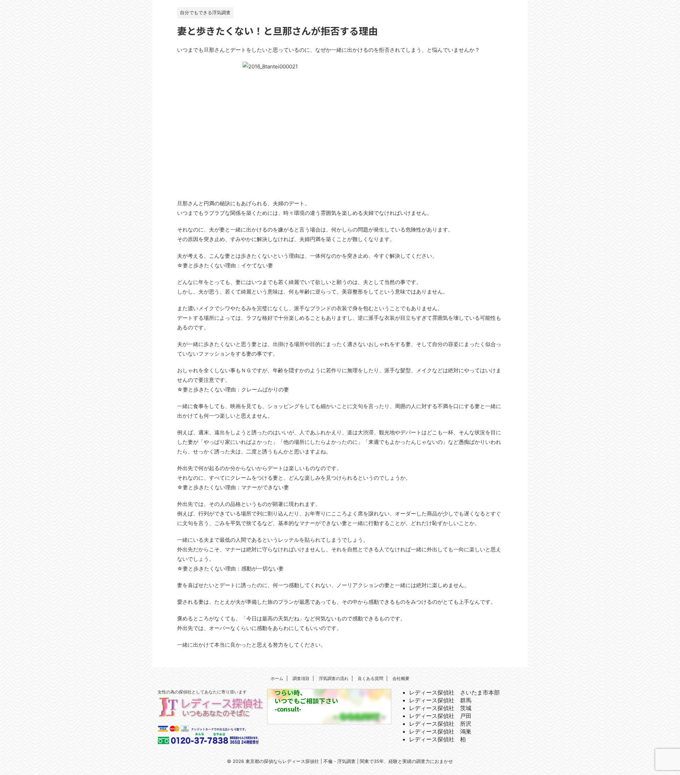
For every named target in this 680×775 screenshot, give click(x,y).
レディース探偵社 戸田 (440, 715)
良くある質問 (370, 678)
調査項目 (301, 678)
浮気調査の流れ (333, 678)
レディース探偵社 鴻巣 (440, 731)
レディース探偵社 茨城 (440, 708)
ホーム (277, 678)
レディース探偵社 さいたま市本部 (454, 692)
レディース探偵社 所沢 (440, 723)
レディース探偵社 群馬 (440, 700)
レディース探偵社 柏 (437, 739)
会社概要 (400, 678)
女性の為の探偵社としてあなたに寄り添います (202, 692)
